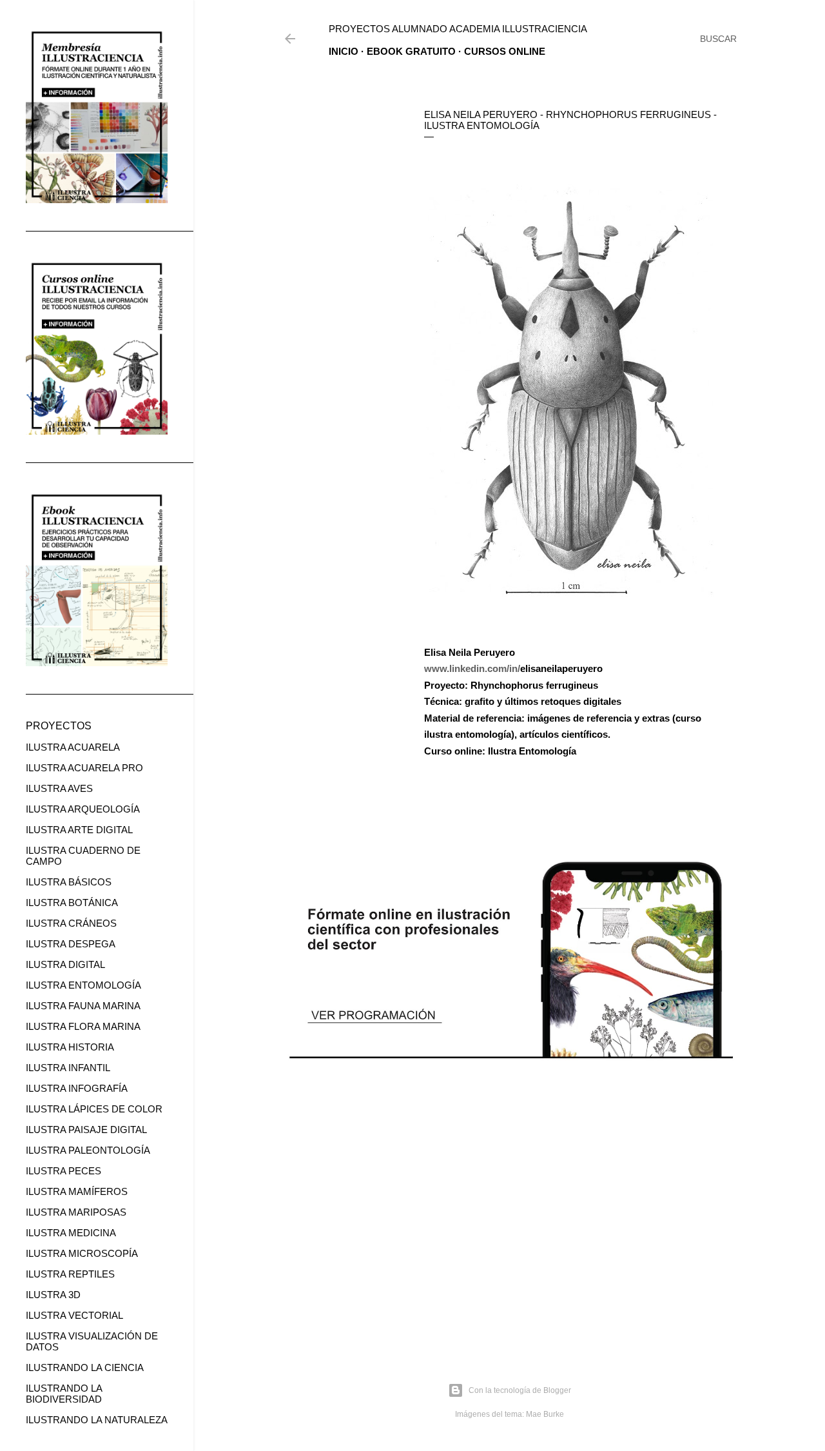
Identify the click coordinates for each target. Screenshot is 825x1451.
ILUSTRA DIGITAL (65, 964)
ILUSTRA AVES (59, 788)
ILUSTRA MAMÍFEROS (77, 1191)
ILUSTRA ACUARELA (73, 747)
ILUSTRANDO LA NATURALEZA (97, 1419)
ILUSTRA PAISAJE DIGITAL (86, 1129)
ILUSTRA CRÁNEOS (71, 923)
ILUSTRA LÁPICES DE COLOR (94, 1108)
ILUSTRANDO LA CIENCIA (85, 1367)
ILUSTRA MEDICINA (71, 1232)
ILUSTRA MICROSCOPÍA (82, 1253)
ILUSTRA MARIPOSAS (76, 1212)
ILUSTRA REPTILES (70, 1273)
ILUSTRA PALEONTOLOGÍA (88, 1150)
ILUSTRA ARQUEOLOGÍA (83, 809)
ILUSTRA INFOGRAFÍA (77, 1088)
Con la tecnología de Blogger (520, 1390)
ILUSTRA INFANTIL (68, 1067)
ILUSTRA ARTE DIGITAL (79, 829)
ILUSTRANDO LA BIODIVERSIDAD (64, 1394)
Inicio (343, 51)
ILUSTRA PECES (63, 1170)
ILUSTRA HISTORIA (70, 1046)
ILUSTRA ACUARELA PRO (84, 767)
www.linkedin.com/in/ (472, 668)
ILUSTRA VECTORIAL (74, 1315)
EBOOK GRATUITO (411, 51)
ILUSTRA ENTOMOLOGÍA (83, 985)
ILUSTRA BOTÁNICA (72, 902)
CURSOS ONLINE (504, 51)
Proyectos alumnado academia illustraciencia (458, 28)
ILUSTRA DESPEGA (70, 943)
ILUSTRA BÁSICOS (69, 881)
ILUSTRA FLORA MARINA (83, 1026)
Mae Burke (545, 1414)
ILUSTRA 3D (53, 1294)
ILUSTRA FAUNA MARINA (83, 1005)
